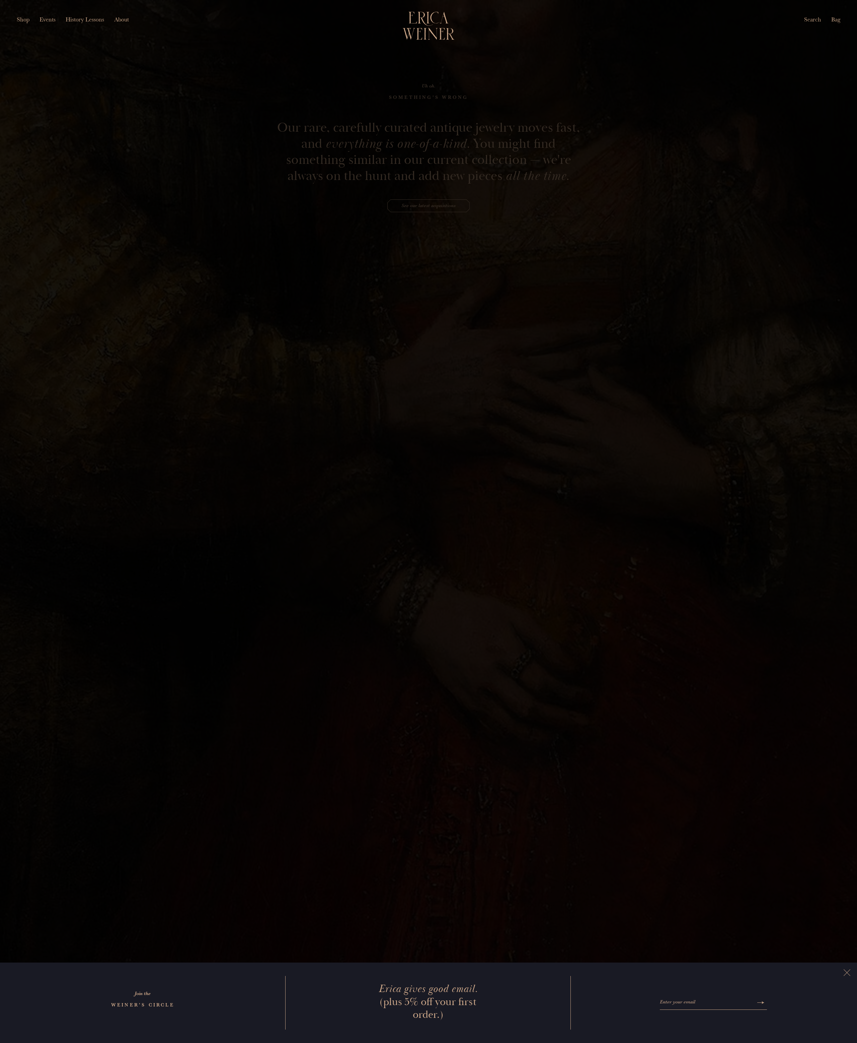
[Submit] (761, 1002)
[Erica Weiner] (429, 26)
